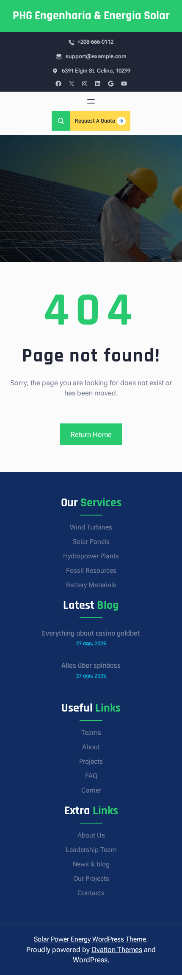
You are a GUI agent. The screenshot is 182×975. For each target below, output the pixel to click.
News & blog (91, 864)
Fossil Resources (91, 570)
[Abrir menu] (91, 101)
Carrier (91, 790)
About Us (91, 835)
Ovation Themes (116, 949)
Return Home (91, 434)
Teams (91, 732)
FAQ (91, 776)
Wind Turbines (91, 527)
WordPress (90, 959)
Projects (91, 761)
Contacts (91, 893)
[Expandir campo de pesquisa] (61, 120)
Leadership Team (91, 850)
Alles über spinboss (91, 665)
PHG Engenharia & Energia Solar (91, 15)
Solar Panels (91, 542)
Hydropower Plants (91, 556)
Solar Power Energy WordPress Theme (90, 939)
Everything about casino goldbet (91, 633)
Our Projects (91, 878)
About (91, 747)
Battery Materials (91, 585)
